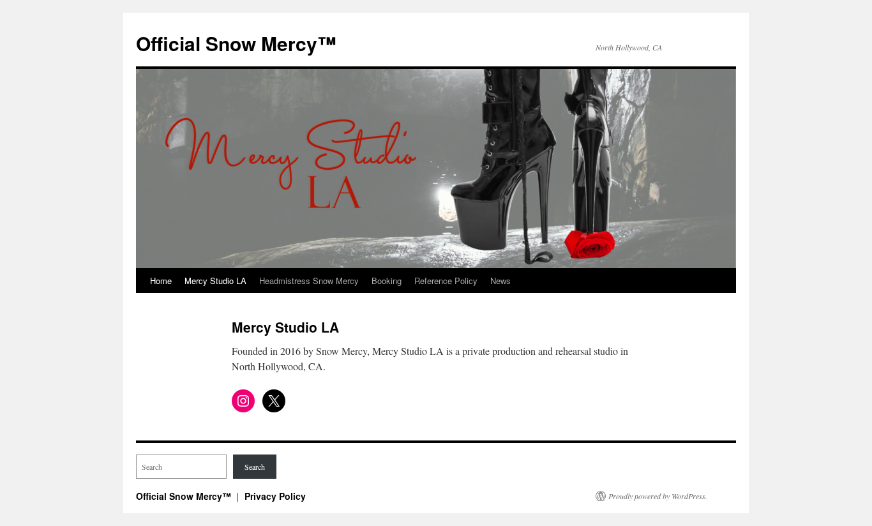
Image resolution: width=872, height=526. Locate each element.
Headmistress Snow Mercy (309, 280)
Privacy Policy (275, 496)
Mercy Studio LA (215, 280)
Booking (387, 280)
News (500, 280)
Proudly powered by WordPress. (657, 496)
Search (254, 467)
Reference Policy (445, 280)
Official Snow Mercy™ (236, 43)
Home (161, 280)
